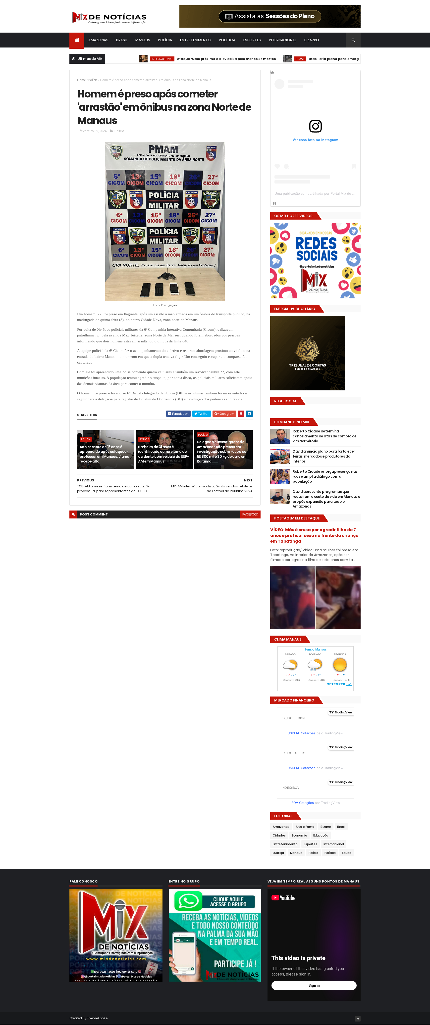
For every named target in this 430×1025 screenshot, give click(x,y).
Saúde (347, 853)
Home (81, 80)
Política (227, 40)
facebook (250, 514)
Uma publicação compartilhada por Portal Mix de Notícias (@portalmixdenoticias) (338, 193)
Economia (299, 835)
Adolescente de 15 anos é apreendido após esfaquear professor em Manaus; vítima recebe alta (104, 454)
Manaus (142, 40)
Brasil (121, 40)
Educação (320, 835)
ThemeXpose (97, 1018)
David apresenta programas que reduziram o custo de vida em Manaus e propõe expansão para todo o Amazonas (326, 499)
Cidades (279, 835)
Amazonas (98, 40)
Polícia (165, 40)
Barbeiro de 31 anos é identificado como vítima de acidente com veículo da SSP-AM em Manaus (163, 454)
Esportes (252, 40)
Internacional (283, 40)
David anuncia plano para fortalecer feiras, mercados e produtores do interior (324, 456)
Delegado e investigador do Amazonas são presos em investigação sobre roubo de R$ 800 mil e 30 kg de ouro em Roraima (222, 451)
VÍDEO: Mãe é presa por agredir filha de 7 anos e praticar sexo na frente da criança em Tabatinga (314, 535)
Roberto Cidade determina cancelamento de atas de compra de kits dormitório (325, 436)
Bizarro (311, 40)
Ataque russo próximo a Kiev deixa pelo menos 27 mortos (201, 58)
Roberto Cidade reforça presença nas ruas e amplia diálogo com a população (325, 476)
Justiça (278, 853)
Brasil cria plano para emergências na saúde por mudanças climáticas (346, 58)
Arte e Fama (305, 827)
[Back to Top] (358, 1019)
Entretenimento (195, 40)
